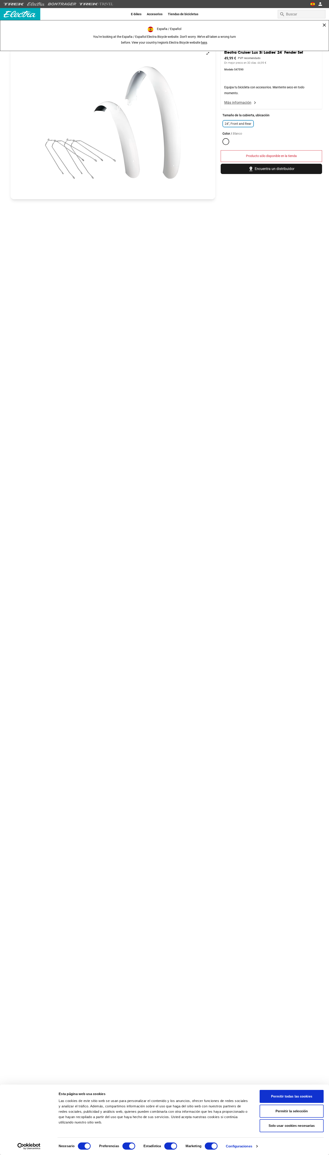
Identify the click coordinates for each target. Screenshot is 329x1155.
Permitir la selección (292, 1111)
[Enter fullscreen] (208, 53)
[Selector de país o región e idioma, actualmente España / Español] (312, 4)
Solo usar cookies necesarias (292, 1125)
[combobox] (301, 14)
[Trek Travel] (96, 4)
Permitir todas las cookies (291, 1096)
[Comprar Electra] (36, 4)
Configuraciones (239, 1146)
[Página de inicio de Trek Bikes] (14, 4)
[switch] (128, 1146)
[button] (113, 122)
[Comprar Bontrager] (62, 4)
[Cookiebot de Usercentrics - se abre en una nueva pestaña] (29, 1146)
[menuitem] (136, 14)
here (204, 42)
